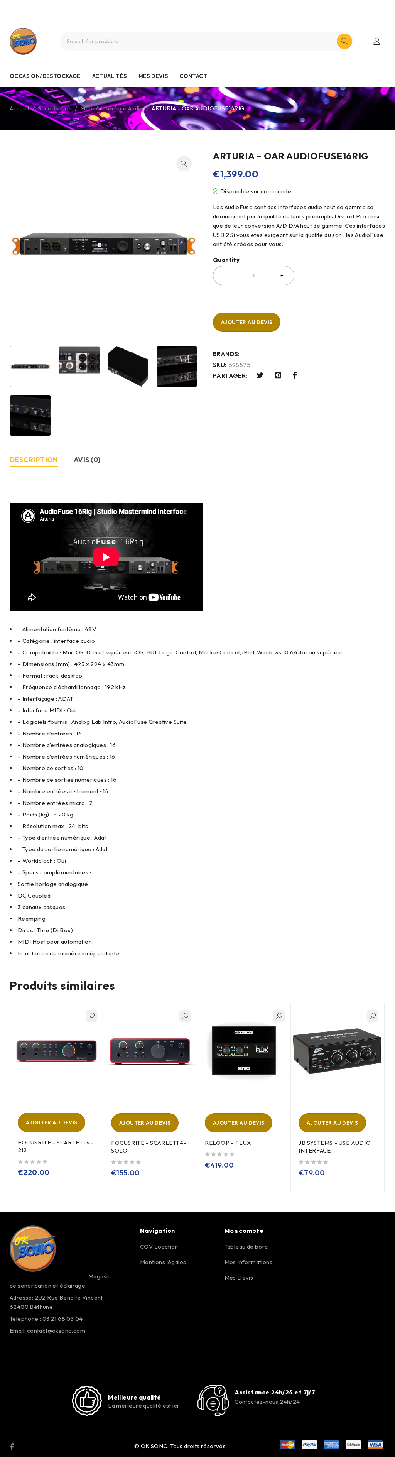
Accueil (19, 108)
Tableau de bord (246, 1246)
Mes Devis (239, 1277)
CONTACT (193, 76)
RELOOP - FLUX (228, 1142)
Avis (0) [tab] (87, 459)
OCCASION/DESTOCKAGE (45, 76)
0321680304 (211, 6)
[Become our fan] (12, 1446)
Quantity (226, 260)
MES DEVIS (153, 76)
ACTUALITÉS (109, 76)
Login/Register (376, 41)
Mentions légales (163, 1262)
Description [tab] (34, 459)
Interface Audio (122, 108)
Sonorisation (55, 108)
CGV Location (159, 1246)
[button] (184, 163)
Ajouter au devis (246, 322)
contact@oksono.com (56, 1330)
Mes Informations (248, 1262)
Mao (86, 108)
